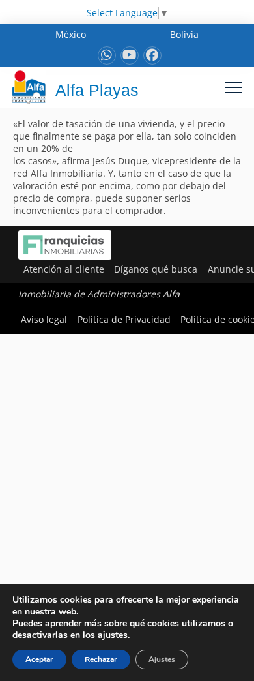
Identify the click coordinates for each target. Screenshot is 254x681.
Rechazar (101, 659)
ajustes (113, 635)
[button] (233, 87)
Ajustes (161, 659)
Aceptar (39, 659)
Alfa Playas (97, 90)
